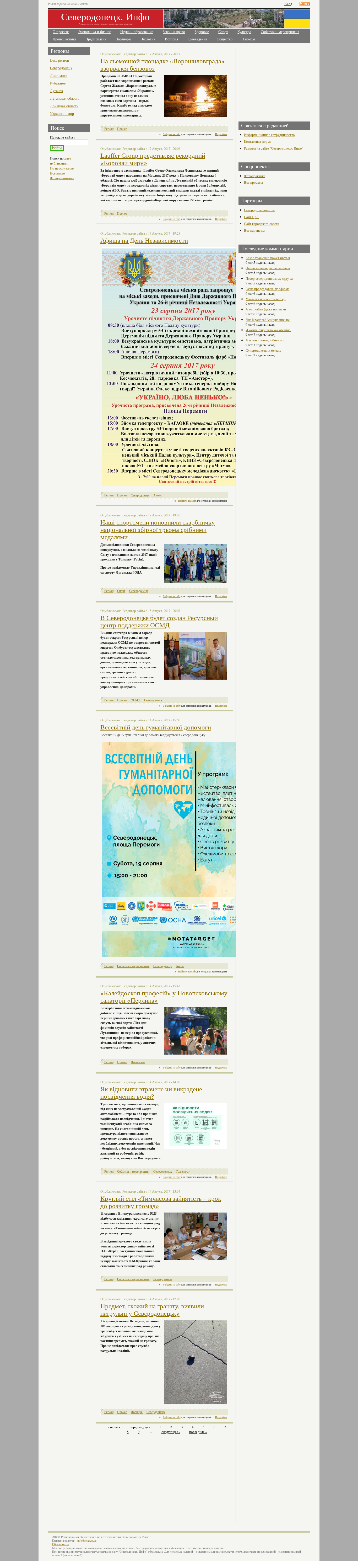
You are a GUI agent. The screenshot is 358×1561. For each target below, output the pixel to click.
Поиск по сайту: (62, 137)
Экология (147, 39)
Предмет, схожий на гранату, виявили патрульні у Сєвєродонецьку (152, 1310)
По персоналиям (62, 168)
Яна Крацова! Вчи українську (268, 319)
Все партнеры (254, 230)
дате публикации (60, 161)
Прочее (122, 129)
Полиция (137, 1412)
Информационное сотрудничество (269, 134)
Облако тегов (60, 1544)
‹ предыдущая (139, 1427)
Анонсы (248, 39)
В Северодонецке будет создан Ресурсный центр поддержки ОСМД (159, 621)
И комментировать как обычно (268, 329)
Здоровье (202, 32)
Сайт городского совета (261, 223)
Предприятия (95, 39)
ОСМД (135, 700)
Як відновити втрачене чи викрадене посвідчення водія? (151, 1093)
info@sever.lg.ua (86, 1540)
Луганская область (64, 98)
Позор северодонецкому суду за (269, 278)
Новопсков (138, 1062)
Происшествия (64, 39)
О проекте (61, 32)
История (171, 39)
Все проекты (253, 182)
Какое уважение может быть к (268, 257)
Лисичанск (58, 75)
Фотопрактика (254, 175)
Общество (224, 39)
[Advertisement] (142, 1475)
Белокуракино (162, 1279)
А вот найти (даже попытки (266, 309)
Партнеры (123, 39)
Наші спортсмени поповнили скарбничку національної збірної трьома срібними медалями (157, 530)
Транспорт (182, 1171)
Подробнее (221, 134)
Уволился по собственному (265, 299)
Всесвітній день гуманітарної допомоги (155, 727)
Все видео (57, 173)
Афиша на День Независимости (144, 240)
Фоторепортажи (62, 178)
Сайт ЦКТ (251, 216)
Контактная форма (257, 141)
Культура (244, 32)
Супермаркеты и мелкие (263, 350)
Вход (288, 4)
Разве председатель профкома (267, 288)
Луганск (56, 90)
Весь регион (59, 60)
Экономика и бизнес (94, 32)
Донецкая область (64, 105)
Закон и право (174, 32)
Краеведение (197, 39)
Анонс (157, 495)
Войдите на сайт (171, 134)
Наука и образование (136, 32)
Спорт (223, 32)
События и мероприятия (280, 32)
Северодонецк (61, 67)
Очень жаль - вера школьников (268, 268)
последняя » (198, 1432)
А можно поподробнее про (265, 340)
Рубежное (58, 83)
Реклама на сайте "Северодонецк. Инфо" (273, 148)
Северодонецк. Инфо (105, 16)
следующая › (170, 1432)
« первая (114, 1427)
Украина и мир (62, 113)
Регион (108, 129)
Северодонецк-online (259, 210)
